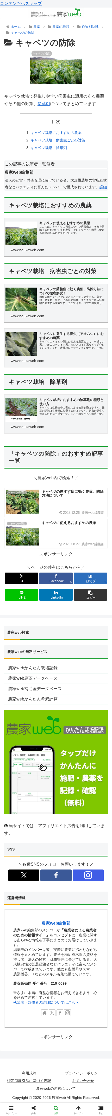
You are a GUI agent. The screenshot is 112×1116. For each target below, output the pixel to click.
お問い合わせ (83, 1081)
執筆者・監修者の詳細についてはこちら (46, 1002)
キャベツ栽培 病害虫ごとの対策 (57, 140)
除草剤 (44, 103)
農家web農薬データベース (33, 678)
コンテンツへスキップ (21, 3)
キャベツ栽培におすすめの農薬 (56, 133)
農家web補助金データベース (35, 688)
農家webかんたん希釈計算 (33, 699)
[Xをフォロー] (23, 875)
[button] (90, 595)
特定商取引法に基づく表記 (29, 1081)
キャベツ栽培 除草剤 (48, 148)
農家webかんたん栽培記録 (33, 668)
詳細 (103, 187)
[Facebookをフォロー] (55, 875)
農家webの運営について (56, 1088)
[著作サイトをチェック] (44, 1012)
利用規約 (29, 1073)
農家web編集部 (56, 923)
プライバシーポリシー (83, 1073)
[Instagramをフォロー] (88, 875)
